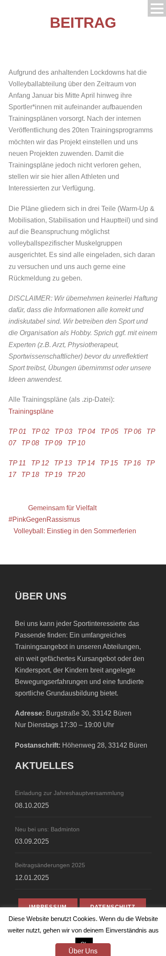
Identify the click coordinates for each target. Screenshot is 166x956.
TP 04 (86, 431)
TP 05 (109, 431)
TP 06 (132, 431)
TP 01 (17, 431)
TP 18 (30, 474)
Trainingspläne (31, 411)
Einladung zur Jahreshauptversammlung (69, 792)
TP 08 (30, 443)
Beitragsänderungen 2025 (50, 865)
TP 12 (40, 463)
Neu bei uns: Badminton (47, 829)
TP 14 (86, 463)
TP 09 (53, 443)
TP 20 (76, 474)
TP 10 (76, 443)
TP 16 (132, 463)
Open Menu (157, 8)
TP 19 (53, 474)
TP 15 (109, 463)
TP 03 (63, 431)
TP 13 (63, 463)
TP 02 (40, 431)
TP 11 (17, 463)
